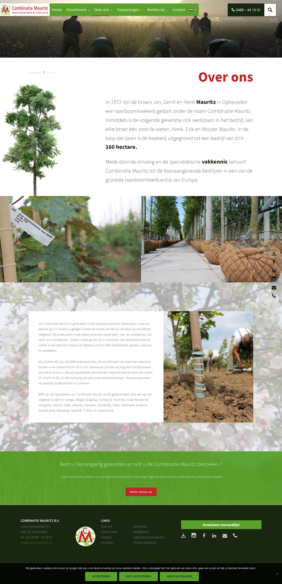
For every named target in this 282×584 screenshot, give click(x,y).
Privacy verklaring (144, 542)
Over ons (101, 9)
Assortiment (76, 9)
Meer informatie (179, 576)
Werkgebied (140, 531)
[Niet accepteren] (277, 574)
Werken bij (156, 9)
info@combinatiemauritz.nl (36, 542)
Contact (178, 9)
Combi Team (109, 531)
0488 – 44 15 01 (248, 9)
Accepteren (101, 576)
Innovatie (107, 542)
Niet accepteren (138, 576)
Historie (106, 537)
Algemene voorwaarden (149, 537)
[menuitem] (193, 9)
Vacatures (139, 526)
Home (57, 9)
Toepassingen (128, 9)
